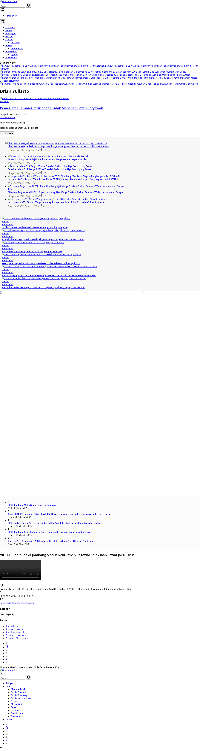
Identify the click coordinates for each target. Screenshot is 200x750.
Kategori (9, 683)
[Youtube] (6, 653)
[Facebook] (6, 643)
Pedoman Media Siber (16, 638)
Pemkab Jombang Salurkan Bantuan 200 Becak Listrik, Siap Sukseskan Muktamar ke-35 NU (140, 71)
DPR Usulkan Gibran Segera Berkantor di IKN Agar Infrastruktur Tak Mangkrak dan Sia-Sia (54, 523)
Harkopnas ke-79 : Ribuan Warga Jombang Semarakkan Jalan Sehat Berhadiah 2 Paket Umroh (56, 202)
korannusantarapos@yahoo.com (17, 602)
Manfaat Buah (18, 689)
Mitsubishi (16, 704)
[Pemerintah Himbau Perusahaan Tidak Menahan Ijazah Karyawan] (34, 98)
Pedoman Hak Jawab (15, 635)
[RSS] (6, 662)
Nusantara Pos (7, 117)
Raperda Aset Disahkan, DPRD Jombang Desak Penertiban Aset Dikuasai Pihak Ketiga (51, 541)
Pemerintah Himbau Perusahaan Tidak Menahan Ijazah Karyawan (51, 108)
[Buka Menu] (2, 10)
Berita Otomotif (19, 692)
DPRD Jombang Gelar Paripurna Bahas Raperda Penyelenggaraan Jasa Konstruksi (50, 532)
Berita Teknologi (19, 695)
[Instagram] (6, 650)
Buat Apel (16, 716)
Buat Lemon (17, 713)
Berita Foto (7, 224)
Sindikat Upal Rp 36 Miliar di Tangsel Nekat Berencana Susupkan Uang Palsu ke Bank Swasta (143, 74)
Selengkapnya (7, 133)
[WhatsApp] (6, 656)
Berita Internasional (21, 698)
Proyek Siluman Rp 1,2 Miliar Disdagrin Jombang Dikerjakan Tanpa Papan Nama (43, 239)
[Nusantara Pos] (8, 1)
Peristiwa (4, 101)
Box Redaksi (11, 626)
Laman (9, 719)
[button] (28, 5)
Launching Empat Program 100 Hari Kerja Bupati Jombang (32, 251)
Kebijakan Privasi (14, 629)
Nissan (14, 701)
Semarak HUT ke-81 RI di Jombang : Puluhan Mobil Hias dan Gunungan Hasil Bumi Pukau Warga (149, 83)
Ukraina (15, 710)
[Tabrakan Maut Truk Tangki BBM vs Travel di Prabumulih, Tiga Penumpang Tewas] (50, 166)
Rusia (13, 707)
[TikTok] (6, 659)
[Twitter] (7, 647)
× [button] (1, 674)
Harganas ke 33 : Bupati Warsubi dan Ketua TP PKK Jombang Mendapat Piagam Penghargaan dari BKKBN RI (63, 179)
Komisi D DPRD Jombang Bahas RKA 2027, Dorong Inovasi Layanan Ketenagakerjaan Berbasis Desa (59, 514)
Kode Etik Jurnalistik (15, 632)
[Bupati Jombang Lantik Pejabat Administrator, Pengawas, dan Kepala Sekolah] (48, 156)
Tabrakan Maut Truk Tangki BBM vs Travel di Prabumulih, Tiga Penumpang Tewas (49, 169)
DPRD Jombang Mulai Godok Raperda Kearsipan (32, 505)
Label (8, 686)
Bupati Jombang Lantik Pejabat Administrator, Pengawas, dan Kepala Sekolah (47, 159)
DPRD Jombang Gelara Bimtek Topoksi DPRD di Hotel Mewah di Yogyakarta (41, 263)
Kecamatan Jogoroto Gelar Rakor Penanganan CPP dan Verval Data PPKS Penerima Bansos (49, 275)
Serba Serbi (11, 15)
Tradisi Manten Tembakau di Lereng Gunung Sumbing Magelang (35, 227)
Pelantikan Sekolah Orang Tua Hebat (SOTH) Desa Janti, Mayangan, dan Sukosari (43, 287)
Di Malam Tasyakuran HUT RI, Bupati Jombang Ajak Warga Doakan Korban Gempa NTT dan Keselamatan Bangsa (65, 192)
